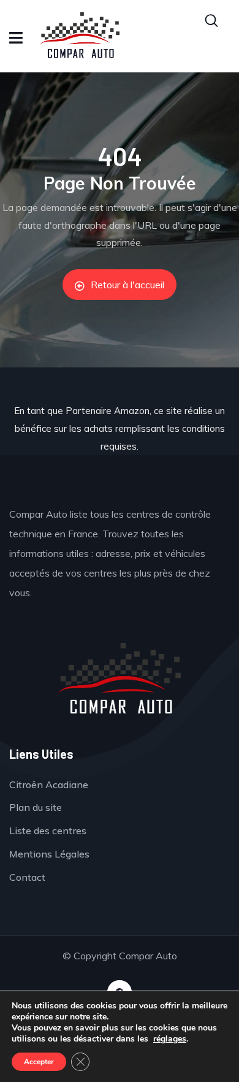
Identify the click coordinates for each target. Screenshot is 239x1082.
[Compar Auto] (119, 679)
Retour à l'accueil (127, 284)
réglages (169, 1039)
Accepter (39, 1062)
